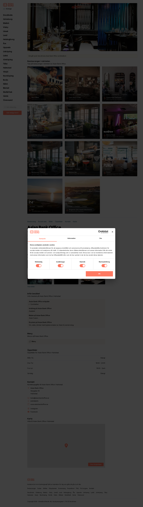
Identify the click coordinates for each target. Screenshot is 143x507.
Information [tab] (71, 238)
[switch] (60, 265)
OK (99, 274)
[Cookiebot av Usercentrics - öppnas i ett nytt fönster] (99, 231)
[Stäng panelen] (112, 232)
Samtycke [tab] (42, 238)
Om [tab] (100, 238)
